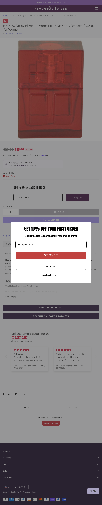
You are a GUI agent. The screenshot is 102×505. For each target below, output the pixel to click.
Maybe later (51, 266)
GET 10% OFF (51, 255)
